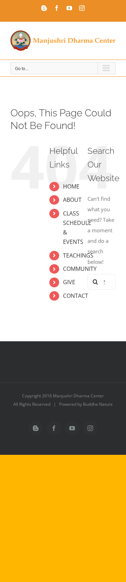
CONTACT (75, 296)
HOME (71, 186)
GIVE (69, 282)
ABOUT (72, 200)
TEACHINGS (78, 255)
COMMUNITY (80, 269)
